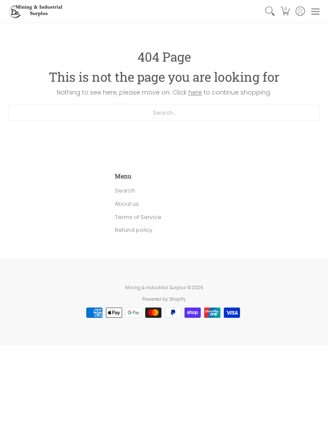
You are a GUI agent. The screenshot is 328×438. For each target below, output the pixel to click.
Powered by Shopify (164, 299)
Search (125, 190)
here (195, 92)
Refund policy (133, 230)
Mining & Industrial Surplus (155, 287)
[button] (285, 11)
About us (127, 203)
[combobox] (164, 112)
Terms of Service (138, 217)
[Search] (270, 11)
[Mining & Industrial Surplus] (36, 11)
